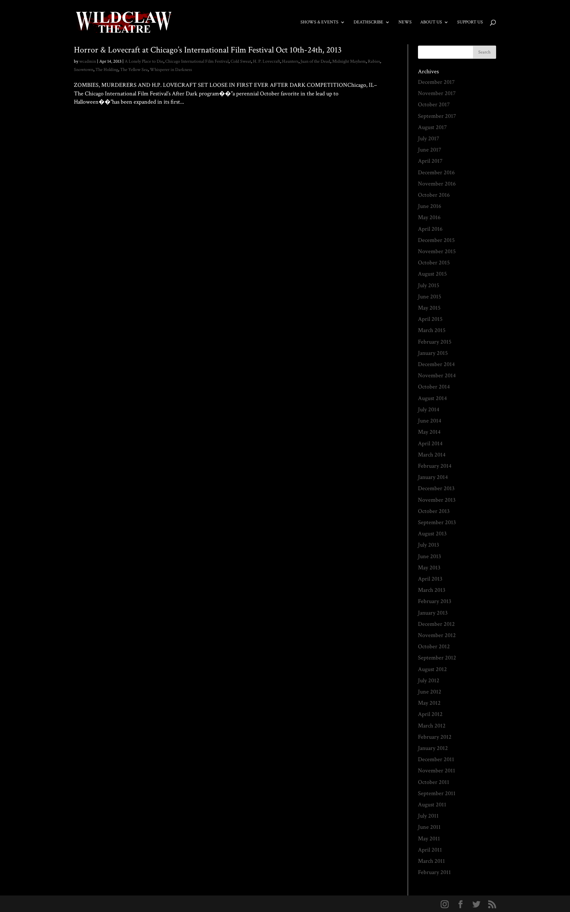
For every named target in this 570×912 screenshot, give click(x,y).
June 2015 (429, 296)
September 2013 (437, 522)
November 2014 (437, 375)
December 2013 (436, 488)
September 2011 (437, 793)
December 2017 (436, 82)
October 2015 (434, 262)
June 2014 (429, 420)
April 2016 (430, 229)
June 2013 (429, 556)
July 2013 (428, 545)
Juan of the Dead (315, 61)
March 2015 (432, 330)
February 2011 (434, 872)
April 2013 (430, 579)
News (405, 22)
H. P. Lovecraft (266, 61)
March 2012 (432, 725)
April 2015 (430, 319)
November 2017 (437, 93)
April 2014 (430, 443)
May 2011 (429, 838)
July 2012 (428, 680)
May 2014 (429, 432)
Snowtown (83, 70)
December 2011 (436, 759)
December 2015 (436, 240)
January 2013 (433, 613)
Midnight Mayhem (349, 61)
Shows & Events (319, 22)
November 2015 (437, 251)
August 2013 (432, 533)
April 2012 (430, 714)
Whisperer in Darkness (171, 70)
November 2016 (437, 183)
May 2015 (429, 308)
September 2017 (437, 116)
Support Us (470, 22)
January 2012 (433, 748)
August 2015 (432, 274)
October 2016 (434, 195)
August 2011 (432, 804)
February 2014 (435, 466)
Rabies (374, 61)
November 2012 (437, 635)
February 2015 (435, 342)
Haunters (290, 61)
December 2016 (436, 172)
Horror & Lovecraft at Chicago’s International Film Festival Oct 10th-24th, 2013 (208, 49)
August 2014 (432, 398)
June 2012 (429, 691)
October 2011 (433, 782)
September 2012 (437, 657)
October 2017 (434, 104)
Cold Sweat (241, 61)
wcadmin (87, 61)
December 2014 (436, 364)
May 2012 (429, 703)
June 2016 (429, 206)
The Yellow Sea (134, 70)
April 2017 (430, 161)
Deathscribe (368, 22)
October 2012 (434, 646)
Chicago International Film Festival (197, 61)
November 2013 (437, 500)
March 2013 (431, 590)
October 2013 (434, 511)
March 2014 (432, 454)
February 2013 (434, 601)
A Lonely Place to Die (144, 61)
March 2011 (431, 861)
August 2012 (432, 669)
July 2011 (428, 816)
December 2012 (436, 624)
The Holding (106, 70)
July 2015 (428, 285)
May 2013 (429, 567)
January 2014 (433, 477)
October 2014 (434, 386)
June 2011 (429, 827)
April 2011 (430, 850)
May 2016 (429, 217)
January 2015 (433, 353)
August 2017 (432, 127)
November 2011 (436, 770)
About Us (431, 22)
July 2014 (428, 409)
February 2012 (435, 737)
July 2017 (428, 138)
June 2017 (429, 149)
